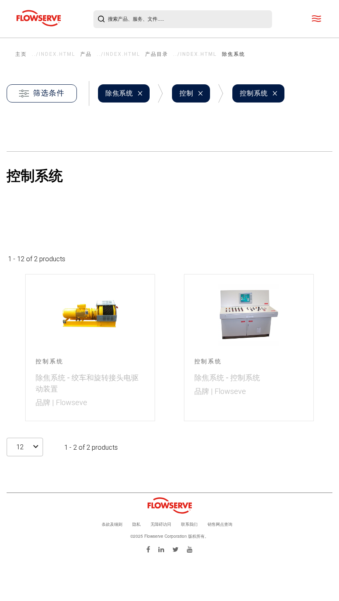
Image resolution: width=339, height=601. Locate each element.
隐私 (136, 524)
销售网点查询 (220, 524)
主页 (21, 54)
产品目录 (156, 54)
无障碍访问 (160, 524)
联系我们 (189, 524)
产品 (86, 54)
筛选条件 (48, 93)
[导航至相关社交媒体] (148, 549)
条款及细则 (112, 524)
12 (20, 447)
